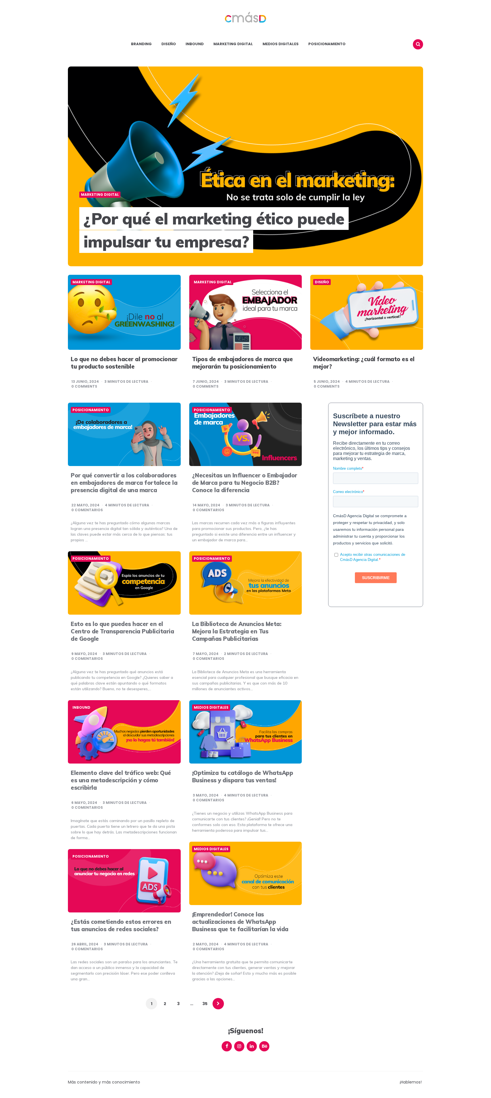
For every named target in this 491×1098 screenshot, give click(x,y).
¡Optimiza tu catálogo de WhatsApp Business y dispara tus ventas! (242, 776)
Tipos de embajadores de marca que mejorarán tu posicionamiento (242, 362)
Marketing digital (233, 44)
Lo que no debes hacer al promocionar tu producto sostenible (124, 362)
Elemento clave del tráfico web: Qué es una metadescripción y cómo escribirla (121, 780)
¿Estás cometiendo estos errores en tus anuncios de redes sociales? (121, 925)
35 (204, 1003)
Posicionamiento (327, 44)
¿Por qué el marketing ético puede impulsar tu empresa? (214, 230)
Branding (141, 44)
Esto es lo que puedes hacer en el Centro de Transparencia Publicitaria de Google (122, 631)
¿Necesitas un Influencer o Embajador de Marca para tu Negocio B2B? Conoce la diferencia (244, 483)
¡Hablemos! (411, 1082)
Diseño (168, 44)
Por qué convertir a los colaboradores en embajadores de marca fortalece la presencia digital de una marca (124, 483)
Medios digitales (281, 44)
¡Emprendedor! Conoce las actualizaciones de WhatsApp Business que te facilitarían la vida (240, 922)
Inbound (195, 44)
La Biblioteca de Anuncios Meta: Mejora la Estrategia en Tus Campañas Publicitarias (236, 631)
